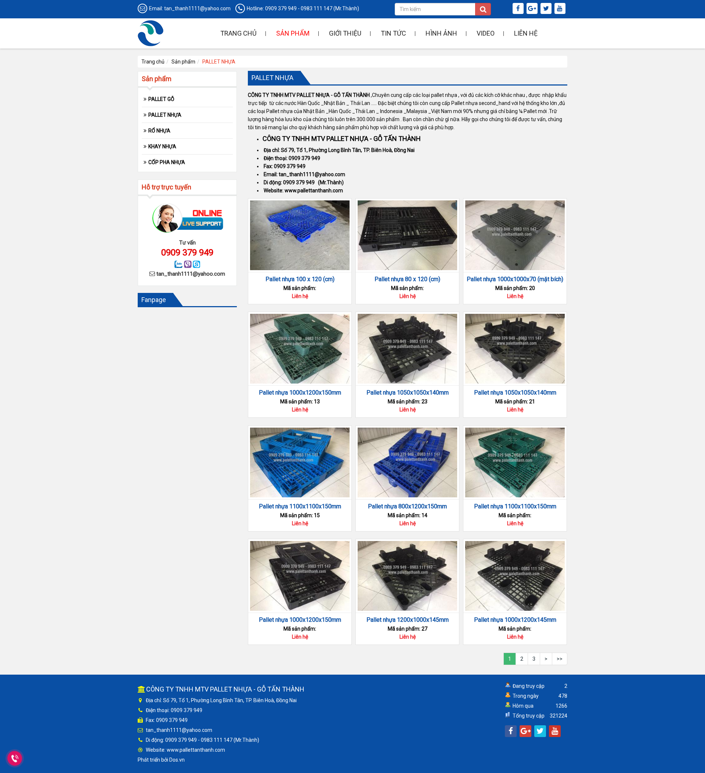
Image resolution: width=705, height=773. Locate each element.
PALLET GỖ (161, 99)
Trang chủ (238, 33)
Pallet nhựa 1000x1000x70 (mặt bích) (515, 279)
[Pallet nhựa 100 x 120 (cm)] (300, 235)
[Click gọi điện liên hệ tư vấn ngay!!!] (15, 758)
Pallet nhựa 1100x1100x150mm (300, 506)
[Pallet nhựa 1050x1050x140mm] (407, 349)
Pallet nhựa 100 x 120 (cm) (300, 279)
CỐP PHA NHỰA (166, 162)
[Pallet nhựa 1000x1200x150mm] (300, 349)
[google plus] (533, 9)
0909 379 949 (281, 8)
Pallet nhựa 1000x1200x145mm (515, 619)
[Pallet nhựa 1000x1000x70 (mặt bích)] (515, 235)
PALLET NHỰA (164, 115)
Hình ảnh (441, 33)
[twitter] (546, 9)
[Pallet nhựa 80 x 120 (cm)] (407, 235)
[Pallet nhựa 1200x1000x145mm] (407, 576)
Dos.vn (177, 760)
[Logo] (150, 33)
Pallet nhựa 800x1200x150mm (407, 506)
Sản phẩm (293, 33)
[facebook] (519, 9)
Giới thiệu (345, 33)
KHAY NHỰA (162, 146)
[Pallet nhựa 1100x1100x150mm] (300, 462)
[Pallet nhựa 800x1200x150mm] (407, 462)
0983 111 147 (316, 8)
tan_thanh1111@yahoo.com (197, 8)
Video (486, 33)
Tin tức (393, 33)
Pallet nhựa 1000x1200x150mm (300, 392)
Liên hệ (526, 33)
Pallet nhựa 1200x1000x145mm (407, 619)
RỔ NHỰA (159, 131)
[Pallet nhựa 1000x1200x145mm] (515, 576)
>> (560, 659)
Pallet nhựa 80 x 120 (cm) (407, 279)
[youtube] (560, 9)
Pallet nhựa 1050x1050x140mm (407, 392)
